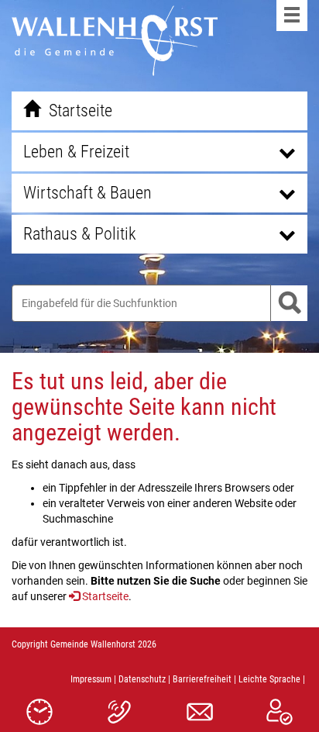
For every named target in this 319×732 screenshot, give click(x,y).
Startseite (105, 596)
